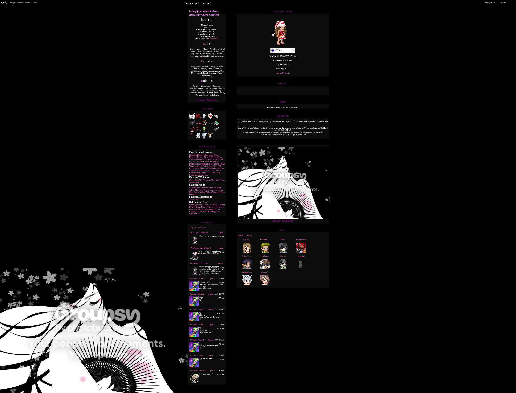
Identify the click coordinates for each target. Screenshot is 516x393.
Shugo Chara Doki (207, 170)
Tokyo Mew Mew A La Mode (201, 190)
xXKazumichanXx (213, 38)
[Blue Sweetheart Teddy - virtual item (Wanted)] (204, 138)
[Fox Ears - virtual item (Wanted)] (198, 125)
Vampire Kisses (218, 192)
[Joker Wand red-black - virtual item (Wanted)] (192, 138)
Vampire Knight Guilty (198, 166)
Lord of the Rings (215, 159)
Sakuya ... (246, 256)
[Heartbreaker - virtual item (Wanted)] (198, 131)
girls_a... (283, 256)
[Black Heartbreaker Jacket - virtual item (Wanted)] (192, 131)
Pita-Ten (192, 161)
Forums (20, 2)
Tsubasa (208, 192)
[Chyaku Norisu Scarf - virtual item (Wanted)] (198, 118)
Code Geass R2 (215, 166)
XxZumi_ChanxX (197, 279)
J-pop (191, 199)
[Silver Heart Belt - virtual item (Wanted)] (210, 125)
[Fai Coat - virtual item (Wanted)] (198, 138)
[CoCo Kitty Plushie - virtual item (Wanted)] (192, 125)
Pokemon (214, 161)
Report (220, 233)
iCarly (191, 180)
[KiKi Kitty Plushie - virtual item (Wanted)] (192, 118)
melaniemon (247, 272)
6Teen (212, 180)
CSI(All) (198, 180)
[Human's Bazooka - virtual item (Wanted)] (216, 131)
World (27, 2)
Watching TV (194, 214)
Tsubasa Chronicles (216, 168)
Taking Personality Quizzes (209, 209)
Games (34, 2)
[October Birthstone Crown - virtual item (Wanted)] (216, 118)
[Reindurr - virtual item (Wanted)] (210, 138)
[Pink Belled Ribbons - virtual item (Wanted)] (204, 125)
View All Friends (244, 235)
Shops (12, 2)
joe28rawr (265, 256)
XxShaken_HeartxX (198, 371)
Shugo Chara (194, 170)
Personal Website (283, 73)
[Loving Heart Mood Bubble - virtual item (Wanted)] (210, 118)
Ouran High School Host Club (207, 173)
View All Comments (197, 227)
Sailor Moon (203, 175)
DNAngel (193, 194)
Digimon (193, 164)
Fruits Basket (199, 192)
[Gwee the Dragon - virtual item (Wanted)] (204, 131)
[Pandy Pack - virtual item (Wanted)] (204, 118)
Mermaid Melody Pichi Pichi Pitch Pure (205, 157)
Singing (212, 207)
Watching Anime (214, 211)
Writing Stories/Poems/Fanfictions (203, 205)
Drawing (204, 207)
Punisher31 (264, 240)
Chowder (206, 180)
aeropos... (265, 272)
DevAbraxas (301, 240)
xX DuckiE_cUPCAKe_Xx (201, 248)
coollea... (246, 240)
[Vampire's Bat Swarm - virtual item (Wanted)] (210, 131)
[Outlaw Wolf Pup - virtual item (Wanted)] (216, 125)
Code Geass (194, 159)
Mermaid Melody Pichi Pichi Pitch (203, 155)
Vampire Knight (218, 164)
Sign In (503, 2)
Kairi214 (282, 240)
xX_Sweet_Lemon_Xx (199, 233)
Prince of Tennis (203, 161)
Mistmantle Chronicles (198, 188)
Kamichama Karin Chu (198, 168)
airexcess (301, 256)
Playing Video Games (198, 211)
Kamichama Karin (204, 164)
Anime (197, 199)
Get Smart (203, 159)
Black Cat (193, 175)
